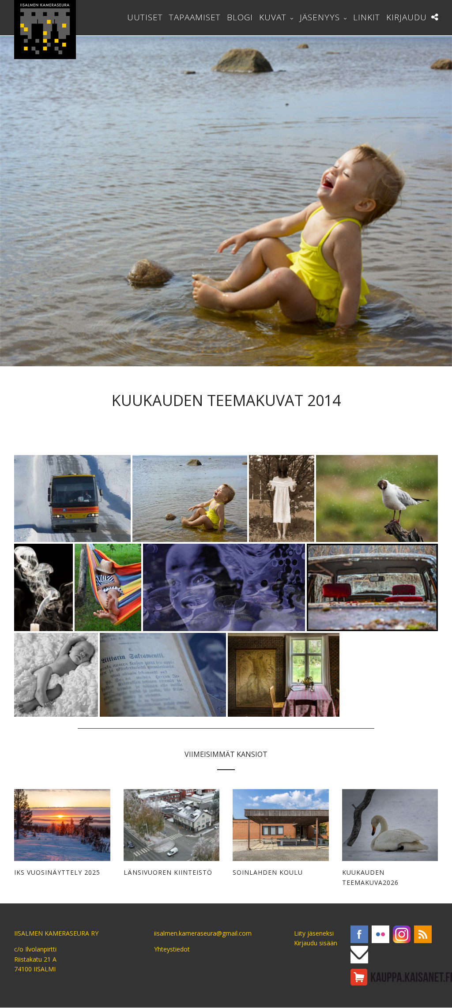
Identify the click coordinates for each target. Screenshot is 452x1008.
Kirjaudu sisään (315, 943)
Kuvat (272, 17)
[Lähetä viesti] (359, 954)
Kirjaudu (406, 17)
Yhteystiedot (172, 949)
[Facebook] (359, 934)
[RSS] (423, 934)
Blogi (240, 17)
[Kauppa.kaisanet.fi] (401, 977)
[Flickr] (380, 934)
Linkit (366, 17)
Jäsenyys (320, 17)
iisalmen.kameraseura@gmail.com (203, 933)
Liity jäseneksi (314, 933)
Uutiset (145, 17)
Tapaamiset (195, 17)
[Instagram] (402, 934)
